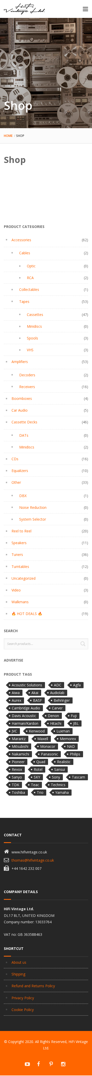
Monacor (47, 746)
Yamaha (62, 792)
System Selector (32, 519)
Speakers (19, 542)
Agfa (77, 685)
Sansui (59, 769)
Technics (58, 784)
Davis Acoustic (24, 715)
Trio (40, 792)
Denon (53, 715)
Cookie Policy (23, 1009)
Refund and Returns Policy (33, 985)
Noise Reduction (33, 507)
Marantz (19, 738)
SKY (37, 777)
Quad (40, 761)
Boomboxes (22, 398)
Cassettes (35, 314)
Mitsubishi (20, 746)
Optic (31, 265)
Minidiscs (34, 326)
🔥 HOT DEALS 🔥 (27, 613)
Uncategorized (24, 578)
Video (16, 590)
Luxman (63, 731)
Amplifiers (20, 361)
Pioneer (18, 761)
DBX (23, 495)
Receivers (27, 386)
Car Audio (20, 410)
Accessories (21, 239)
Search (82, 643)
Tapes (24, 301)
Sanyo (17, 777)
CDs (15, 458)
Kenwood (37, 731)
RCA (30, 277)
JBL (76, 723)
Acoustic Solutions (27, 685)
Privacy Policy (23, 997)
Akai (34, 692)
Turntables (20, 566)
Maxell (42, 738)
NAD (71, 746)
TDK (15, 784)
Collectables (29, 289)
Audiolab (57, 692)
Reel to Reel (21, 531)
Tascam (78, 777)
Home (8, 136)
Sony (56, 777)
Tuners (17, 554)
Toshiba (18, 792)
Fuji (74, 715)
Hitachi (55, 723)
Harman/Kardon (25, 723)
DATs (23, 435)
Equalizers (20, 470)
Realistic (64, 761)
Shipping (18, 974)
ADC (57, 685)
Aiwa (16, 692)
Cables (24, 252)
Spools (32, 338)
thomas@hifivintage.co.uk (33, 860)
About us (19, 962)
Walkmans (20, 601)
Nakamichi (20, 754)
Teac (35, 784)
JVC (14, 731)
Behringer (62, 700)
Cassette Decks (24, 422)
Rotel (38, 769)
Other (16, 482)
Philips (75, 754)
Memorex (68, 738)
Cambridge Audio (26, 708)
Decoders (27, 374)
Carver (57, 708)
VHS (30, 349)
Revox (17, 769)
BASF (37, 700)
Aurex (16, 700)
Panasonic (49, 754)
